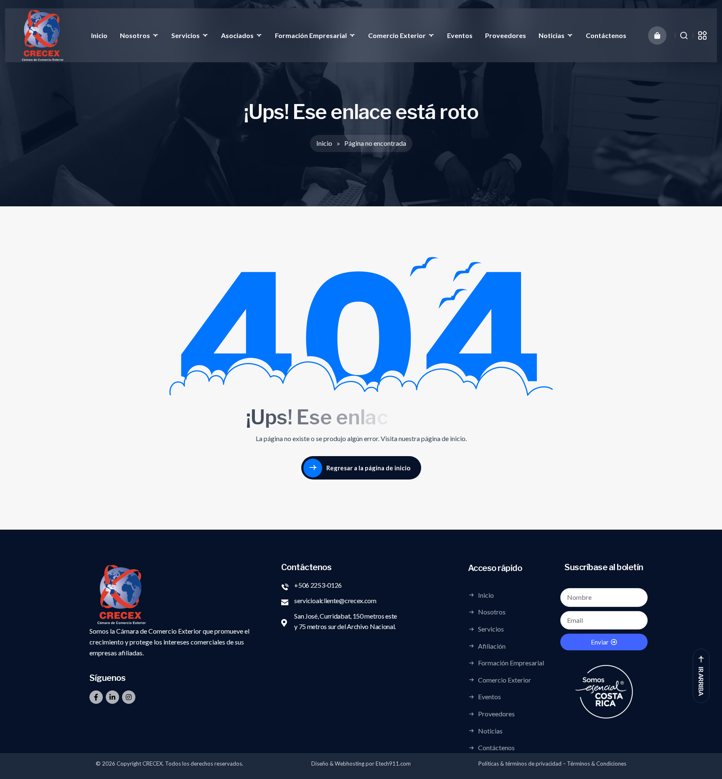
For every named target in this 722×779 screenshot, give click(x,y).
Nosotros (135, 35)
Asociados (237, 35)
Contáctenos (606, 35)
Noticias (551, 35)
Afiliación (492, 645)
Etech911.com (393, 763)
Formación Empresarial (311, 35)
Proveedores (505, 35)
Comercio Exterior (397, 35)
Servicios (185, 35)
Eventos (460, 35)
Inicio (99, 35)
